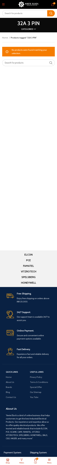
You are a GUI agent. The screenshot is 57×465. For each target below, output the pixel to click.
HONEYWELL (28, 282)
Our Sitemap (35, 392)
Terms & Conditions (39, 382)
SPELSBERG (28, 277)
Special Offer (36, 387)
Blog (8, 392)
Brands (9, 387)
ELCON (28, 254)
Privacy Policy (36, 377)
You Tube (34, 397)
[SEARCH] (51, 13)
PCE (28, 260)
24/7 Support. (24, 312)
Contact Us (11, 397)
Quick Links (12, 372)
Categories (27, 29)
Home (5, 37)
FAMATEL (28, 266)
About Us (10, 382)
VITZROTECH (28, 271)
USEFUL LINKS (37, 372)
